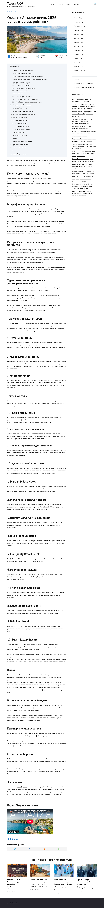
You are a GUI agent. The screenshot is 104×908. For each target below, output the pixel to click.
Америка (77, 22)
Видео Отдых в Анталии (20, 154)
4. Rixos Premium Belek (20, 117)
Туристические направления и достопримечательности (30, 80)
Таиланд (76, 70)
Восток (76, 34)
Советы (60, 4)
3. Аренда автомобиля (22, 91)
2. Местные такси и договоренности (27, 99)
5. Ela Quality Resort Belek (21, 120)
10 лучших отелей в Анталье (22, 105)
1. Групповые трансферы (23, 85)
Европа (76, 38)
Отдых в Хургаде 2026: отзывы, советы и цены (38, 881)
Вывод (15, 139)
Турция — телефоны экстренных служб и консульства (84, 882)
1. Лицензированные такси (24, 97)
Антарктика (77, 26)
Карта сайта (76, 4)
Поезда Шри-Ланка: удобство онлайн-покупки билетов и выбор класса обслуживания (82, 193)
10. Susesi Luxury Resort (20, 135)
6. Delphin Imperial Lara (20, 123)
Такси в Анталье (18, 94)
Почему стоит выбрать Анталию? (23, 70)
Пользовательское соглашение (83, 83)
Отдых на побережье (19, 148)
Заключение (16, 151)
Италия (76, 42)
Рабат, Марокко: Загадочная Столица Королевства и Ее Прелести (64, 882)
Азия (75, 18)
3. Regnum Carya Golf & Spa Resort (24, 114)
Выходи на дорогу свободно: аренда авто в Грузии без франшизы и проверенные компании (84, 134)
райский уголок (22, 787)
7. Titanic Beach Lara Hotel (21, 126)
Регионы (51, 4)
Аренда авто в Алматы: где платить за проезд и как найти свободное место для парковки (83, 154)
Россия (76, 58)
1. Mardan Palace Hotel (20, 108)
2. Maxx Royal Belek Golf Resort (23, 111)
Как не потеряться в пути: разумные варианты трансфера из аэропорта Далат (83, 166)
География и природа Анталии (22, 73)
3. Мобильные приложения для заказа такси (29, 102)
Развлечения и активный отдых (22, 142)
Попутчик (77, 50)
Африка (76, 30)
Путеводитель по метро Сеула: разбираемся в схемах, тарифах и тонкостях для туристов (83, 186)
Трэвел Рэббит (16, 3)
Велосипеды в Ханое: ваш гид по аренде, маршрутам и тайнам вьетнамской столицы (82, 179)
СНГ (75, 62)
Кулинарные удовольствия (21, 145)
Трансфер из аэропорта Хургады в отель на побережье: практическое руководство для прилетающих (83, 106)
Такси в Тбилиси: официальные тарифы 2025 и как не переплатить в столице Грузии (84, 146)
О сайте (68, 4)
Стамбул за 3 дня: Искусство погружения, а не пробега (16, 882)
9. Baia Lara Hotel (18, 132)
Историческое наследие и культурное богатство (28, 76)
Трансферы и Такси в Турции (21, 83)
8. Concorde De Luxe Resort (21, 129)
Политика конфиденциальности (84, 87)
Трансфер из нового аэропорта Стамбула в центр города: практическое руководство (82, 121)
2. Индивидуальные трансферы (25, 88)
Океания (76, 46)
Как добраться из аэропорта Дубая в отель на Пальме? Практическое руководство (84, 114)
